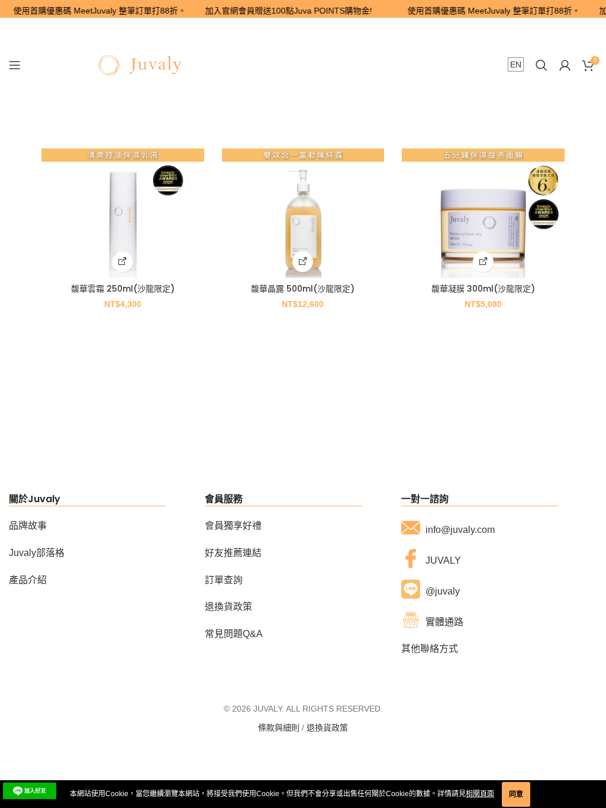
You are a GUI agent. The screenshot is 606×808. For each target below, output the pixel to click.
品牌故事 (28, 526)
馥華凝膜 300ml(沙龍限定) (483, 289)
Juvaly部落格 (37, 553)
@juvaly (443, 591)
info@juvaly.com (460, 530)
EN (515, 64)
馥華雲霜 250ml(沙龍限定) (123, 289)
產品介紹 (28, 580)
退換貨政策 (228, 607)
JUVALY (443, 560)
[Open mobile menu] (15, 65)
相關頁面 (480, 794)
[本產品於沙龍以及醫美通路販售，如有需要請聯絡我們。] (122, 261)
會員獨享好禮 (233, 526)
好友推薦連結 (233, 553)
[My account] (564, 65)
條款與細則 (278, 727)
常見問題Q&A (234, 634)
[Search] (541, 65)
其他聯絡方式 (429, 649)
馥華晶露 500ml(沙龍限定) (302, 289)
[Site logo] (139, 64)
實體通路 (444, 622)
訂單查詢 (224, 580)
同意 (516, 794)
